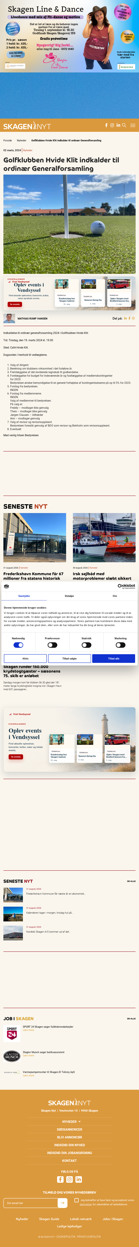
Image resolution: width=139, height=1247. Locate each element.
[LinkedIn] (125, 318)
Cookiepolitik (65, 1236)
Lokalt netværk (81, 1219)
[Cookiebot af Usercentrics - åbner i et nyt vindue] (120, 586)
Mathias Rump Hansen (32, 318)
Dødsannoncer (69, 1129)
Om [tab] (115, 595)
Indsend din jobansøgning (69, 1153)
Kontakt (69, 1160)
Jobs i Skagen (113, 1219)
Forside (7, 140)
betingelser (86, 1204)
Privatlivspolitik (89, 1236)
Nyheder (21, 140)
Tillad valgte (69, 658)
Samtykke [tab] (24, 595)
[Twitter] (133, 318)
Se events (15, 304)
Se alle (131, 881)
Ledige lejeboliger (69, 1226)
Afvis (25, 658)
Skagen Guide (49, 1219)
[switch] (52, 645)
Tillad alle (113, 658)
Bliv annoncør (69, 1137)
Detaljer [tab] (69, 595)
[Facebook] (129, 318)
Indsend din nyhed (69, 1145)
